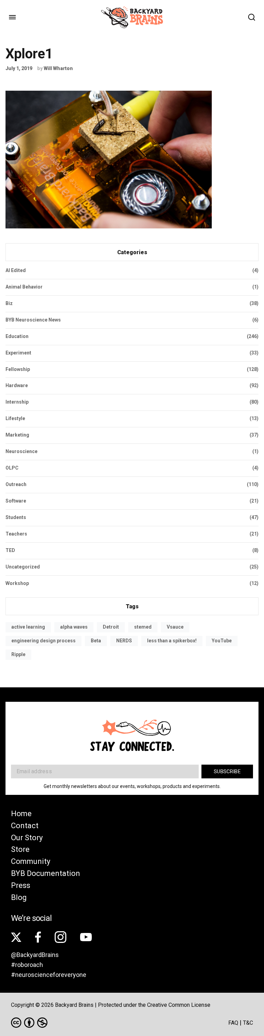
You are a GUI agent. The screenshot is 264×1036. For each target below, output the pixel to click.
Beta (96, 640)
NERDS (124, 640)
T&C (248, 1023)
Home (21, 813)
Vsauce (175, 627)
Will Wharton (58, 68)
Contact (24, 825)
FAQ (233, 1023)
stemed (143, 627)
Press (20, 885)
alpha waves (74, 627)
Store (20, 849)
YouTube (222, 640)
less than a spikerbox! (172, 640)
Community (30, 861)
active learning (28, 627)
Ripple (18, 654)
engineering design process (43, 640)
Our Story (27, 837)
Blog (19, 897)
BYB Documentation (45, 873)
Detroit (111, 627)
